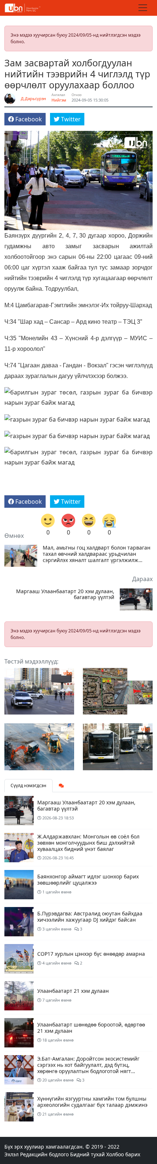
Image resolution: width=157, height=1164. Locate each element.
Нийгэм (58, 100)
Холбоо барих (123, 1154)
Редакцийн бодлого (44, 1154)
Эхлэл (11, 1154)
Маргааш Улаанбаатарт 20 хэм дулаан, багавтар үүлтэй (65, 594)
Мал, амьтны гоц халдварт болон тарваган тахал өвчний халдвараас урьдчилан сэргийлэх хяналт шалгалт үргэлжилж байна (96, 554)
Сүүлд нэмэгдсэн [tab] (28, 785)
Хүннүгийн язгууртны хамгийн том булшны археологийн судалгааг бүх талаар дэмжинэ (92, 1101)
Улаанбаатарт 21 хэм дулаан (73, 990)
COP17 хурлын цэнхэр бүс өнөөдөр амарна (91, 953)
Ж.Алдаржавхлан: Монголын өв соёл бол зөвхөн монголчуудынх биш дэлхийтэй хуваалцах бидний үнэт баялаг (88, 842)
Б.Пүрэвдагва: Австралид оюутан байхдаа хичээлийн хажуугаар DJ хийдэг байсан (89, 916)
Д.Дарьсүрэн (33, 98)
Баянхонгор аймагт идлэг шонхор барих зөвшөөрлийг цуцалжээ (88, 879)
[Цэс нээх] (143, 8)
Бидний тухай (87, 1154)
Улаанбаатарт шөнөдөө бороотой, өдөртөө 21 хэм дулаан (91, 1027)
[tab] (61, 785)
